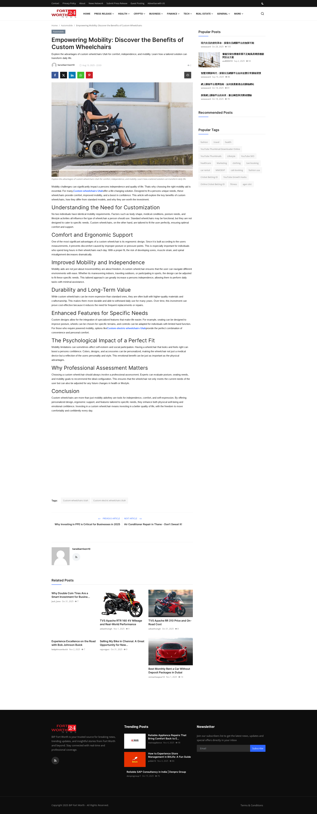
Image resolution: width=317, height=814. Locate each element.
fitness (233, 184)
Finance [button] (172, 13)
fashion (204, 142)
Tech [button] (187, 13)
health (228, 142)
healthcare (206, 163)
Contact (55, 3)
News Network (96, 3)
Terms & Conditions (252, 805)
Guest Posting (137, 3)
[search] (262, 14)
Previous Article (111, 518)
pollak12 (152, 761)
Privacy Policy (69, 3)
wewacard (206, 46)
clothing (237, 163)
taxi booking (252, 163)
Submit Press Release (116, 3)
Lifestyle (231, 156)
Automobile (67, 25)
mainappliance (155, 742)
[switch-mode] (263, 3)
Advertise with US (156, 3)
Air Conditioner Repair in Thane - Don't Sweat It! (153, 524)
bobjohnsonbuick (60, 649)
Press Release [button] (103, 13)
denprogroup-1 (134, 776)
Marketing (222, 163)
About (82, 3)
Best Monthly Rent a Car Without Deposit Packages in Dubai (169, 670)
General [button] (222, 13)
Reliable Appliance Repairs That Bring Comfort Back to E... (167, 737)
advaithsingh (106, 628)
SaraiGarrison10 (81, 548)
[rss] (55, 760)
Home (86, 13)
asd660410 (227, 61)
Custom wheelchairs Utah (88, 190)
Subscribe (257, 748)
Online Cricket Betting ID (213, 184)
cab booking (237, 170)
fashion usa (254, 170)
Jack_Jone (56, 601)
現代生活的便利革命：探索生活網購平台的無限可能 (227, 42)
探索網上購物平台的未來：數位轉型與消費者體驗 (226, 95)
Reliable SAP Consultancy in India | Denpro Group (156, 771)
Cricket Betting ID (209, 177)
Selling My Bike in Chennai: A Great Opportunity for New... (122, 643)
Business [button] (154, 13)
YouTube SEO (247, 156)
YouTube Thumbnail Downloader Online (220, 149)
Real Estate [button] (203, 13)
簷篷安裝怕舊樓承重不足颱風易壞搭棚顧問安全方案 (243, 55)
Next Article (131, 518)
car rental (205, 170)
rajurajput (104, 649)
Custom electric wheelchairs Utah (126, 328)
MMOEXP (220, 170)
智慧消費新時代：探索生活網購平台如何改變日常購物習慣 (231, 73)
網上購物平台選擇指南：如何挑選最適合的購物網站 (227, 84)
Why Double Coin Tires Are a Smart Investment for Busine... (71, 595)
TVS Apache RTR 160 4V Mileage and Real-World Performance (121, 622)
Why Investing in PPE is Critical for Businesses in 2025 (87, 524)
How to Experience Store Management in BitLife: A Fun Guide (169, 755)
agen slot (247, 184)
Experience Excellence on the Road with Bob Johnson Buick (74, 643)
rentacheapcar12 (156, 677)
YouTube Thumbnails (211, 156)
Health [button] (122, 13)
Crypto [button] (138, 13)
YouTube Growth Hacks (235, 177)
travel (216, 142)
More (237, 13)
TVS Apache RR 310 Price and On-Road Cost (170, 622)
